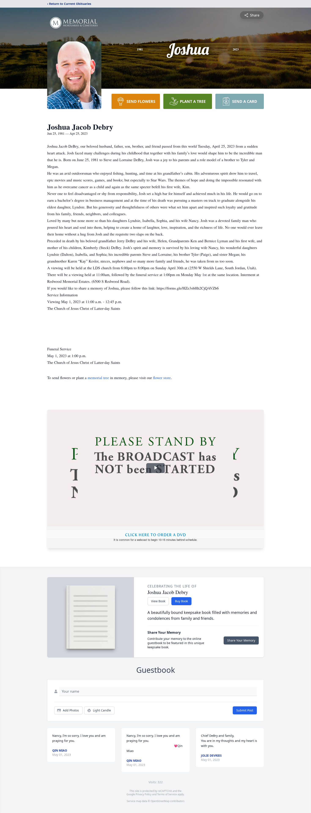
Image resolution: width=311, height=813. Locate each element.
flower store (162, 377)
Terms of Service (167, 794)
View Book (158, 601)
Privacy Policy (143, 794)
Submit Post (244, 710)
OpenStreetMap (160, 801)
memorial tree (98, 377)
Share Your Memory (241, 640)
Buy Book (181, 601)
